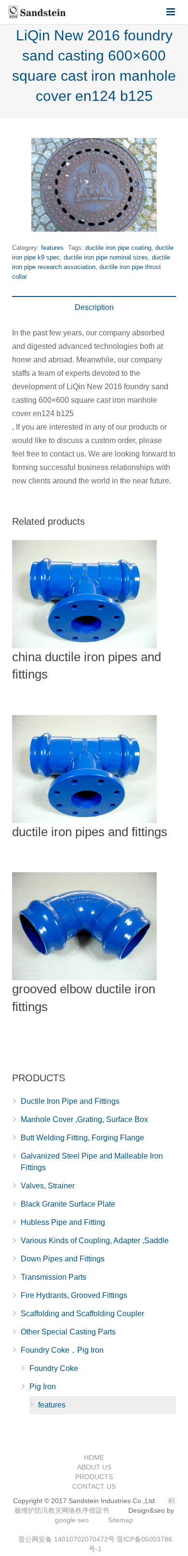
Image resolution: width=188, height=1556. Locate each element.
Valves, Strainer (48, 1186)
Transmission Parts (53, 1277)
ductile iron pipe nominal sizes (106, 257)
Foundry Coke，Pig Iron (62, 1350)
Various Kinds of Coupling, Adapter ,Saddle (95, 1240)
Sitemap (120, 1520)
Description (94, 307)
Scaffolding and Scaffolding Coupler (82, 1313)
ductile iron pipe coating (118, 247)
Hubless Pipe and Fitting (63, 1222)
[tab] (94, 307)
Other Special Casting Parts (68, 1332)
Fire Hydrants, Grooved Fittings (74, 1295)
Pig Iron (42, 1387)
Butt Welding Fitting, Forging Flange (82, 1138)
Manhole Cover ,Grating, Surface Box (84, 1119)
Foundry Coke (53, 1368)
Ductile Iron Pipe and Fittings (70, 1101)
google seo (72, 1520)
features (52, 247)
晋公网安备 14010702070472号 (66, 1539)
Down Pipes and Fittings (63, 1259)
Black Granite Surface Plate (68, 1204)
